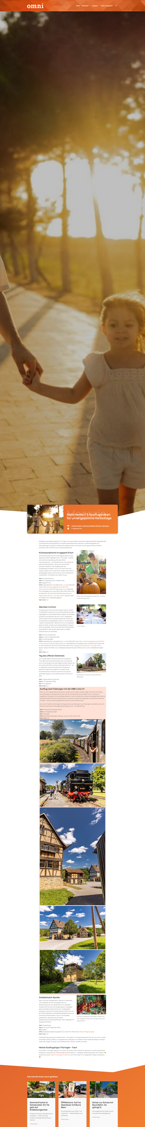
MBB (78, 716)
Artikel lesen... (34, 1124)
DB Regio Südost (79, 645)
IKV (64, 589)
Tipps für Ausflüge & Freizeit (58, 1055)
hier (47, 600)
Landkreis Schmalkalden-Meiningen (91, 526)
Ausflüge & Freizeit (76, 526)
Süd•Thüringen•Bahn (57, 596)
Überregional (105, 526)
